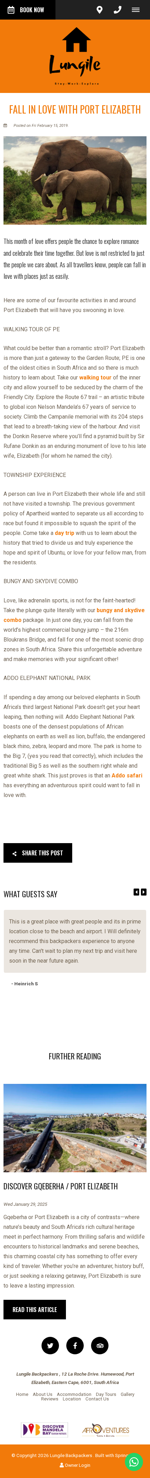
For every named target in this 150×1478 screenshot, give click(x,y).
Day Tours (106, 1394)
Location (72, 1398)
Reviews (49, 1398)
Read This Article (35, 1309)
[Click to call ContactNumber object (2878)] (117, 10)
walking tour (95, 377)
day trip (64, 533)
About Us (42, 1394)
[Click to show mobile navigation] (138, 10)
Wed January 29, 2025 (25, 1204)
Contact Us (97, 1398)
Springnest (126, 1455)
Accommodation (74, 1394)
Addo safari (127, 775)
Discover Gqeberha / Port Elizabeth (60, 1185)
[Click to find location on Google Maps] (99, 10)
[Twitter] (50, 1345)
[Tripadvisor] (99, 1345)
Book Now (32, 10)
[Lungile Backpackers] (75, 55)
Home (22, 1394)
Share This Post (42, 853)
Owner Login (77, 1465)
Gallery (127, 1394)
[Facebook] (75, 1345)
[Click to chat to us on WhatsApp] (134, 1462)
